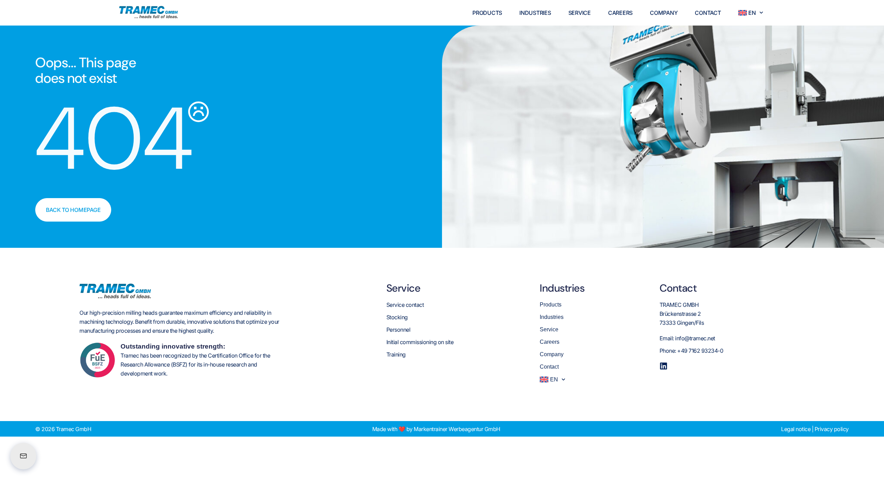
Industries (535, 12)
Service (579, 12)
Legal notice (795, 429)
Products (487, 12)
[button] (15, 482)
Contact (708, 12)
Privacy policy (832, 429)
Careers (620, 12)
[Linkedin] (663, 366)
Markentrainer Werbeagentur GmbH (457, 429)
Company (664, 12)
